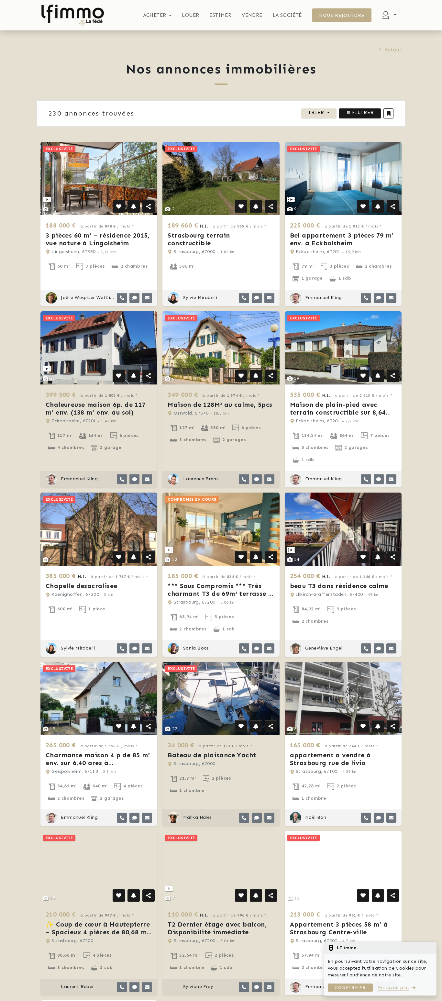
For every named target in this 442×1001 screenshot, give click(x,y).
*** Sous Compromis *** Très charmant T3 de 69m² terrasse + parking (220, 593)
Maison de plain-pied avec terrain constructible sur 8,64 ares (338, 412)
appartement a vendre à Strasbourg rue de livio (330, 759)
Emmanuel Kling (323, 297)
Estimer (220, 15)
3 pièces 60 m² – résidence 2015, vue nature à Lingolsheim (98, 239)
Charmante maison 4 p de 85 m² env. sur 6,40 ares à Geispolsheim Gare (98, 762)
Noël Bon (315, 817)
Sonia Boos (195, 648)
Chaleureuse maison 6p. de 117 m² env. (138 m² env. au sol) (96, 408)
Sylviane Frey (197, 986)
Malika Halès (197, 817)
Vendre (252, 15)
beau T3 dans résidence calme (339, 586)
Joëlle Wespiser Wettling (87, 297)
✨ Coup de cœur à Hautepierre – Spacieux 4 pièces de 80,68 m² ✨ (98, 932)
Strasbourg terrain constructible (199, 239)
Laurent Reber (77, 986)
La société (287, 15)
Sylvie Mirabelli (199, 297)
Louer (190, 15)
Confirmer (350, 987)
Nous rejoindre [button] (342, 15)
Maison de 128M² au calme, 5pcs (220, 404)
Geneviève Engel (323, 648)
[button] (388, 113)
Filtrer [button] (362, 112)
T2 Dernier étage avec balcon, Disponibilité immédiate (217, 928)
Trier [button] (316, 112)
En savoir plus (393, 987)
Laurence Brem (200, 479)
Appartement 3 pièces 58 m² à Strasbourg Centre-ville (339, 928)
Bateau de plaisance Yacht (212, 755)
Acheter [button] (154, 15)
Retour (393, 50)
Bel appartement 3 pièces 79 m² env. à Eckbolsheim (342, 239)
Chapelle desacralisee (81, 586)
